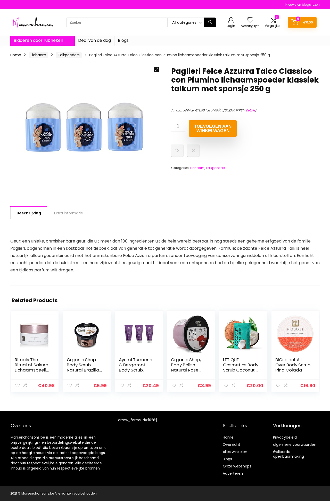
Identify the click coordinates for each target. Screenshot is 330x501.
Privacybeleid (285, 437)
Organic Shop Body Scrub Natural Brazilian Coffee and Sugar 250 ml (84, 370)
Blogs (123, 40)
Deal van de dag (94, 40)
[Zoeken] (210, 22)
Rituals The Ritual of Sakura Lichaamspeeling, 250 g (32, 367)
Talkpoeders (69, 55)
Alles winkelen (235, 451)
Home (15, 55)
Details (250, 110)
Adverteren (233, 473)
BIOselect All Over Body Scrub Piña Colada (292, 365)
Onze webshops (237, 466)
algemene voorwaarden (294, 444)
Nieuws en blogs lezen (302, 4)
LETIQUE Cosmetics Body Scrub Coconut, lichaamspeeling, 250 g (240, 370)
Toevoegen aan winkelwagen (213, 128)
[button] (156, 69)
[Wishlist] (250, 20)
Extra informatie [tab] (68, 213)
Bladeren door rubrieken (38, 40)
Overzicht (231, 444)
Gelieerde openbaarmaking (288, 454)
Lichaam (38, 55)
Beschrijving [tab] (28, 213)
